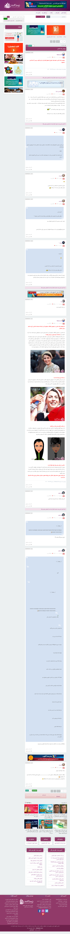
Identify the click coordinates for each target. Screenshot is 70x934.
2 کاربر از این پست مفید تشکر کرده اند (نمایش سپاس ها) (54, 77)
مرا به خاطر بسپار (19, 20)
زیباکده (65, 37)
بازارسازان (32, 930)
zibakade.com (39, 928)
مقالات (51, 13)
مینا (61, 301)
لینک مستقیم (28, 72)
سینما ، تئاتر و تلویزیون (51, 37)
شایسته (60, 176)
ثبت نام (44, 795)
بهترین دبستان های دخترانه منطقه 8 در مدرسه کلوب (28, 906)
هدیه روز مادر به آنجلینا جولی (60, 843)
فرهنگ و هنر (59, 37)
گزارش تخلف (28, 74)
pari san (60, 493)
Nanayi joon (59, 54)
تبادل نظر (57, 13)
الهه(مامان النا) (59, 91)
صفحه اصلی (63, 13)
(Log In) (58, 796)
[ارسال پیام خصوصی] (64, 57)
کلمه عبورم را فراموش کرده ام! (9, 20)
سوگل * (60, 130)
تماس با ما (38, 13)
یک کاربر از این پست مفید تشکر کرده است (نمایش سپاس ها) (53, 287)
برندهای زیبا (44, 13)
